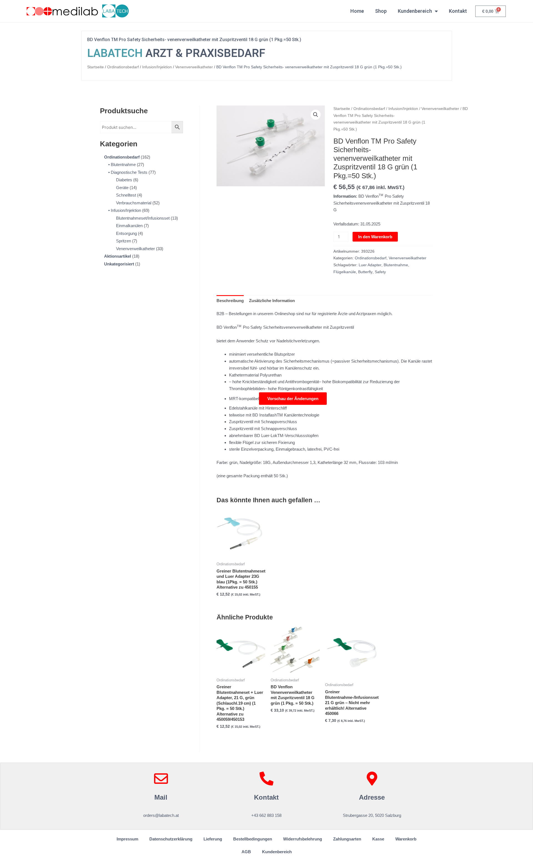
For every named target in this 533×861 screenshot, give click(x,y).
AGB (246, 851)
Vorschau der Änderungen (297, 398)
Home (357, 11)
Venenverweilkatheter (194, 67)
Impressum (127, 839)
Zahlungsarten (347, 839)
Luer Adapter (370, 265)
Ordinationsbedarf (123, 67)
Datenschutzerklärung (170, 839)
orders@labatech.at (161, 815)
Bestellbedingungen (252, 839)
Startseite (95, 67)
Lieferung (212, 839)
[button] (316, 115)
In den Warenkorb (375, 236)
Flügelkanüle (344, 272)
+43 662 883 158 (266, 815)
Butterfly (365, 272)
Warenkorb (405, 839)
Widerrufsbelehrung (302, 839)
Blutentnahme (396, 265)
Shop (381, 11)
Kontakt (458, 11)
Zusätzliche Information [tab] (272, 300)
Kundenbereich (415, 11)
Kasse (378, 839)
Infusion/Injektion (157, 67)
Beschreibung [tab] (230, 300)
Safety (380, 272)
